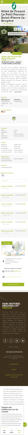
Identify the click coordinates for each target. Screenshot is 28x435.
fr (25, 2)
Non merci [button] (4, 431)
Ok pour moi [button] (19, 431)
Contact (14, 369)
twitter (11, 341)
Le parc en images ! (14, 346)
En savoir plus (5, 427)
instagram (17, 341)
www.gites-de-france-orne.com (13, 277)
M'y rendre (7, 243)
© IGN (23, 255)
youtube (22, 341)
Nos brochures (14, 364)
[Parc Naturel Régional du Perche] (14, 6)
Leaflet (19, 255)
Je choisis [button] (11, 431)
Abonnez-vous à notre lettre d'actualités (14, 376)
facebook (5, 341)
